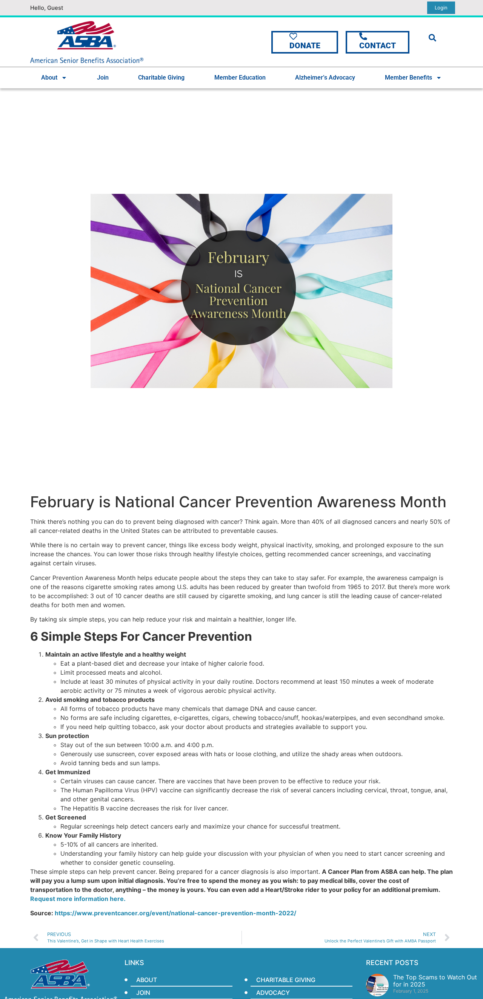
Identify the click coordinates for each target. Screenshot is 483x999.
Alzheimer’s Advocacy (325, 77)
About (49, 77)
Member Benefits (408, 77)
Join (103, 77)
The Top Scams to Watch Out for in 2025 (435, 980)
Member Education (240, 77)
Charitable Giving (161, 77)
